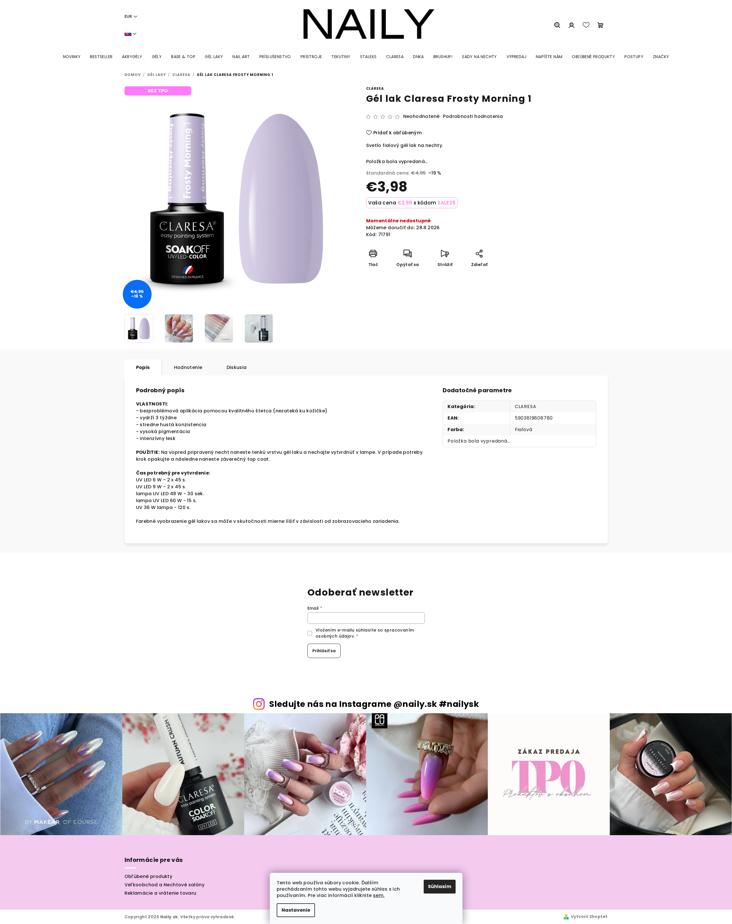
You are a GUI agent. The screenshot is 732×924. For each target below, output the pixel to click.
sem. (379, 895)
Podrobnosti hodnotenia (473, 116)
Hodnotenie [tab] (188, 367)
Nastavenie (296, 910)
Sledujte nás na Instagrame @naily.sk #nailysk (374, 704)
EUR (128, 16)
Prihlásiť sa (324, 651)
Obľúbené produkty (149, 876)
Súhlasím (439, 886)
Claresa (375, 88)
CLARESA (525, 406)
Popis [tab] (143, 367)
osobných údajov (335, 636)
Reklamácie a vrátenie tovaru (160, 893)
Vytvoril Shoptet (589, 916)
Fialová (523, 429)
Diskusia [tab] (237, 367)
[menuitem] (71, 56)
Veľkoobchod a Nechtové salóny (165, 884)
